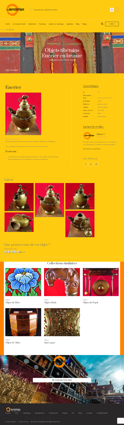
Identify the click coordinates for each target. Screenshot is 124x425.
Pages (84, 24)
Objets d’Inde (50, 302)
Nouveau (42, 24)
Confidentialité (102, 413)
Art (73, 413)
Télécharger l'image (14, 139)
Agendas (69, 24)
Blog (77, 24)
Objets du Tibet (12, 302)
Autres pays (49, 342)
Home (7, 24)
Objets (64, 413)
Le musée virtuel (19, 24)
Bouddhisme (39, 413)
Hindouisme (53, 413)
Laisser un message (56, 24)
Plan (16, 413)
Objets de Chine (12, 342)
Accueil (2, 30)
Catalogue (27, 413)
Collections (32, 24)
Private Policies (10, 422)
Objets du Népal (90, 302)
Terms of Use (23, 422)
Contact (112, 24)
